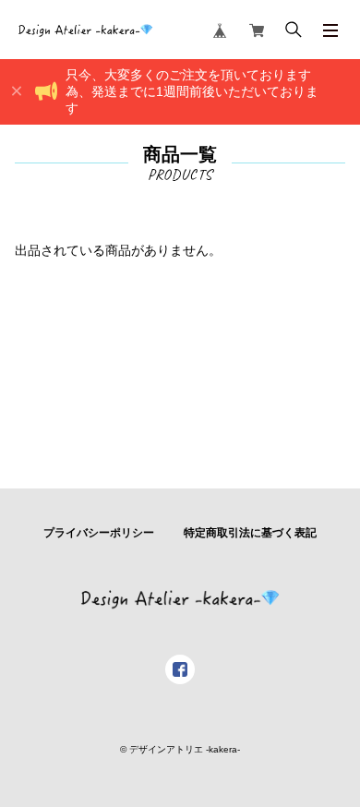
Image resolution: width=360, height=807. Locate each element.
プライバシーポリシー (98, 532)
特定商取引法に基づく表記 (250, 532)
